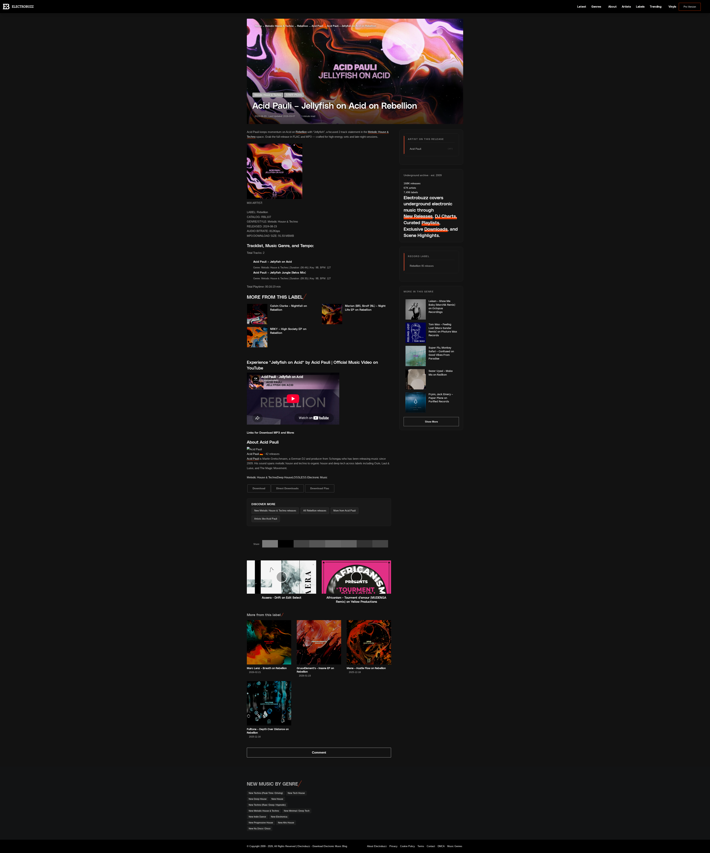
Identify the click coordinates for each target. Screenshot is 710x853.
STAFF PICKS (294, 95)
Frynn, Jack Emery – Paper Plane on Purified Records (441, 398)
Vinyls (672, 6)
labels (411, 192)
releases (412, 183)
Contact (431, 846)
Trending (655, 6)
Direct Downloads (287, 488)
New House (277, 799)
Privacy (393, 846)
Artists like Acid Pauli (265, 518)
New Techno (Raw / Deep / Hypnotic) (267, 805)
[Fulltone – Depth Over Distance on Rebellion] (269, 703)
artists (410, 187)
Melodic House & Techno (279, 26)
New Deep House (258, 799)
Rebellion (302, 26)
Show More (431, 421)
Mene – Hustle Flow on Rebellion (366, 668)
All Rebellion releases (314, 510)
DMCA (441, 846)
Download (259, 488)
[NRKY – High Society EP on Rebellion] (257, 337)
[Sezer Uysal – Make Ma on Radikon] (415, 379)
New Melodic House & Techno (264, 811)
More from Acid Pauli (344, 510)
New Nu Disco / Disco (260, 828)
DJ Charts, (446, 216)
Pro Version (690, 6)
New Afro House (286, 822)
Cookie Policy (407, 846)
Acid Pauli (317, 26)
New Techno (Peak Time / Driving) (266, 793)
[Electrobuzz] (18, 6)
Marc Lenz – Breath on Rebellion (267, 668)
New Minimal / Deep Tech (297, 811)
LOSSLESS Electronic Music (309, 477)
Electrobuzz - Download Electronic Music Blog (322, 846)
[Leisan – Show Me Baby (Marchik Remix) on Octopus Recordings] (415, 309)
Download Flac (319, 488)
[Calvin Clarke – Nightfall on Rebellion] (257, 314)
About (612, 6)
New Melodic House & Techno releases (275, 510)
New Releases (418, 216)
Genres (596, 6)
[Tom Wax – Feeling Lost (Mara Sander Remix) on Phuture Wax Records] (415, 333)
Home (258, 26)
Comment (319, 752)
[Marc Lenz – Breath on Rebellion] (269, 642)
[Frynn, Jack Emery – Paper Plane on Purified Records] (415, 402)
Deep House (284, 477)
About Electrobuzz (377, 846)
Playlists (430, 222)
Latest (581, 6)
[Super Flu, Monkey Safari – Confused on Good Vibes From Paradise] (415, 356)
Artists (626, 6)
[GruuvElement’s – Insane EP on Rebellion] (319, 642)
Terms (420, 846)
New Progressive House (261, 822)
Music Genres (454, 846)
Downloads (436, 229)
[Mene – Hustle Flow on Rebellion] (369, 642)
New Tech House (296, 793)
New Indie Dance (257, 816)
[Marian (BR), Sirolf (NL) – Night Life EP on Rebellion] (332, 314)
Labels (640, 6)
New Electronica (279, 816)
